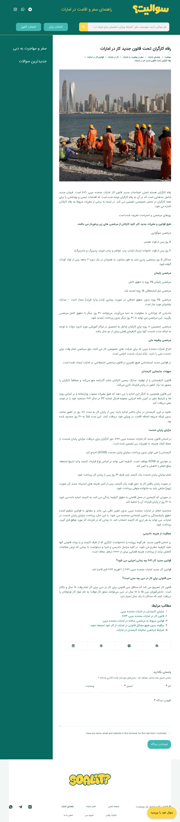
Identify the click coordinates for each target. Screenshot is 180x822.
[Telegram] (20, 807)
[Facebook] (157, 645)
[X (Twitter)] (129, 645)
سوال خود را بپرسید (162, 812)
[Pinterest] (101, 645)
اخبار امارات (91, 806)
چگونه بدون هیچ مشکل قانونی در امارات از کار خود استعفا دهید (127, 625)
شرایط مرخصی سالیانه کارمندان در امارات (140, 630)
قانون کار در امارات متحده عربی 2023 (143, 616)
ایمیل (128, 686)
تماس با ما (68, 815)
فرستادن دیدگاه (159, 744)
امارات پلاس (111, 815)
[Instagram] (30, 807)
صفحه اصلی (113, 806)
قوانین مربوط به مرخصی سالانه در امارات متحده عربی (133, 621)
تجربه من (89, 815)
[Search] (83, 27)
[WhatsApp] (10, 807)
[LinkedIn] (73, 645)
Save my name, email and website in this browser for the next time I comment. (125, 733)
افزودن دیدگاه (162, 700)
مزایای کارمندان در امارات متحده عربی (142, 611)
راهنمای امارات (67, 806)
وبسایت (90, 686)
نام (168, 686)
